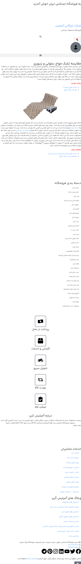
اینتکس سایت (74, 536)
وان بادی (76, 196)
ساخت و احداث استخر (71, 521)
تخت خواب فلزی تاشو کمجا (71, 289)
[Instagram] (55, 551)
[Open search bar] (40, 37)
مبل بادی (76, 234)
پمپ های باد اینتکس (72, 281)
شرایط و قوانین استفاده (70, 487)
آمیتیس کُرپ (32, 558)
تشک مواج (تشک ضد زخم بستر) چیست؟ (62, 153)
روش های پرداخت (72, 462)
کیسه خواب (75, 247)
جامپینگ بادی (75, 268)
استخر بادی (75, 188)
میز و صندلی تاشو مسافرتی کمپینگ (68, 255)
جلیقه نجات (75, 302)
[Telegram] (44, 551)
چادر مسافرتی (75, 243)
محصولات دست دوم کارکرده (70, 306)
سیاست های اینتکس (71, 477)
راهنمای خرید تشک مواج (68, 156)
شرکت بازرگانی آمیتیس (68, 26)
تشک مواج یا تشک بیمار (72, 238)
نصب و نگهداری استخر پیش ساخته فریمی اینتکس (61, 526)
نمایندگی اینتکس (22, 130)
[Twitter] (72, 551)
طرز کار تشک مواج (70, 90)
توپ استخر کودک (74, 276)
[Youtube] (67, 551)
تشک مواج (74, 128)
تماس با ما (75, 453)
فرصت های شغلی (72, 482)
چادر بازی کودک (74, 260)
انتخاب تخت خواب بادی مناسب (68, 531)
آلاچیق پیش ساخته (73, 293)
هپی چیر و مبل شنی (73, 285)
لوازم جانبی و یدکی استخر (71, 200)
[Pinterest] (50, 551)
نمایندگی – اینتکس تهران (69, 491)
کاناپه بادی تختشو (73, 226)
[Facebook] (78, 551)
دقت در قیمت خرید (72, 472)
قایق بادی (76, 209)
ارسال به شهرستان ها (71, 467)
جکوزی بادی (75, 205)
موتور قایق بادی (74, 213)
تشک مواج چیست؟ (70, 87)
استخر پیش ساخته (73, 192)
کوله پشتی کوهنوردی (72, 251)
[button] (40, 55)
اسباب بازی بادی (74, 272)
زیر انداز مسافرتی (74, 298)
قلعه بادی (76, 264)
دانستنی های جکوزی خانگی (69, 516)
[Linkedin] (61, 551)
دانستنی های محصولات (70, 502)
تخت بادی (76, 222)
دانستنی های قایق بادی (70, 512)
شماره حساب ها (73, 457)
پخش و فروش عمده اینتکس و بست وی (64, 507)
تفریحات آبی (75, 217)
